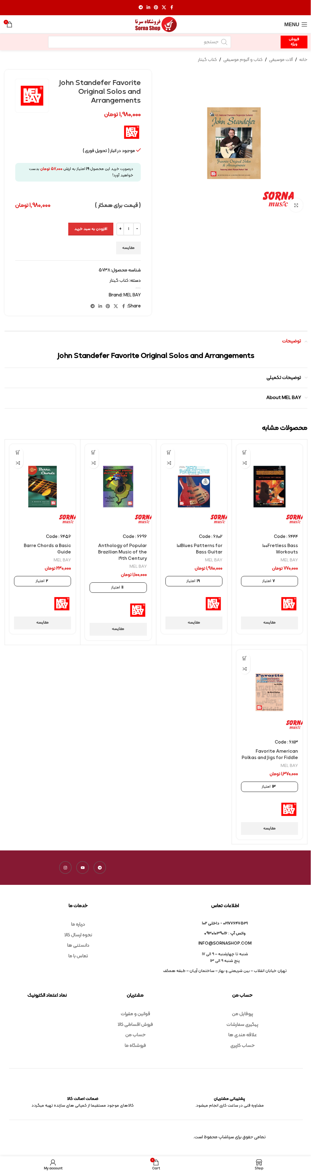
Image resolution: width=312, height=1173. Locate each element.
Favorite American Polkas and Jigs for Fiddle (270, 754)
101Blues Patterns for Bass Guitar (199, 549)
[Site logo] (156, 24)
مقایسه (128, 248)
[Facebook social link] (171, 7)
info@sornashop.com (225, 943)
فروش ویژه (294, 41)
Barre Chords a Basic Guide (47, 549)
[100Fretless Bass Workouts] (269, 486)
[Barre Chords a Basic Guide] (42, 486)
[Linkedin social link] (148, 7)
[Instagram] (65, 867)
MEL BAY (132, 295)
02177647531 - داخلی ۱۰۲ (225, 923)
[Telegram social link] (141, 7)
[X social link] (164, 7)
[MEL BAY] (289, 604)
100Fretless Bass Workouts (280, 549)
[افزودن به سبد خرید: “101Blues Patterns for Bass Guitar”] (169, 452)
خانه (303, 59)
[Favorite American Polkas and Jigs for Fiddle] (269, 692)
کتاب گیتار (207, 59)
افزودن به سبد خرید (90, 229)
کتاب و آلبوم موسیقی (243, 59)
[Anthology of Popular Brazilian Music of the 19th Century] (118, 486)
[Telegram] (100, 867)
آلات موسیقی (281, 59)
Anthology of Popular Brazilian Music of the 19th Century (122, 552)
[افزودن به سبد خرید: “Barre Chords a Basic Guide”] (17, 452)
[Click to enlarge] (296, 205)
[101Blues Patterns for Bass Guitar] (194, 486)
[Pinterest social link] (156, 7)
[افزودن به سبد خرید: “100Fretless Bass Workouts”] (244, 452)
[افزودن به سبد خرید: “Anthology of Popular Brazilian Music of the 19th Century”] (93, 452)
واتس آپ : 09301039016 (225, 933)
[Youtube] (82, 867)
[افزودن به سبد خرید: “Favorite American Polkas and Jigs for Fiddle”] (244, 658)
